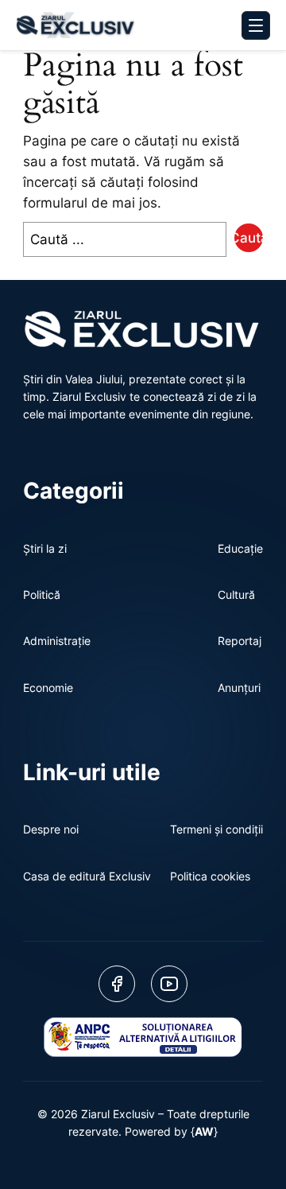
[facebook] (117, 984)
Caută (248, 238)
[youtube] (169, 984)
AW (204, 1131)
